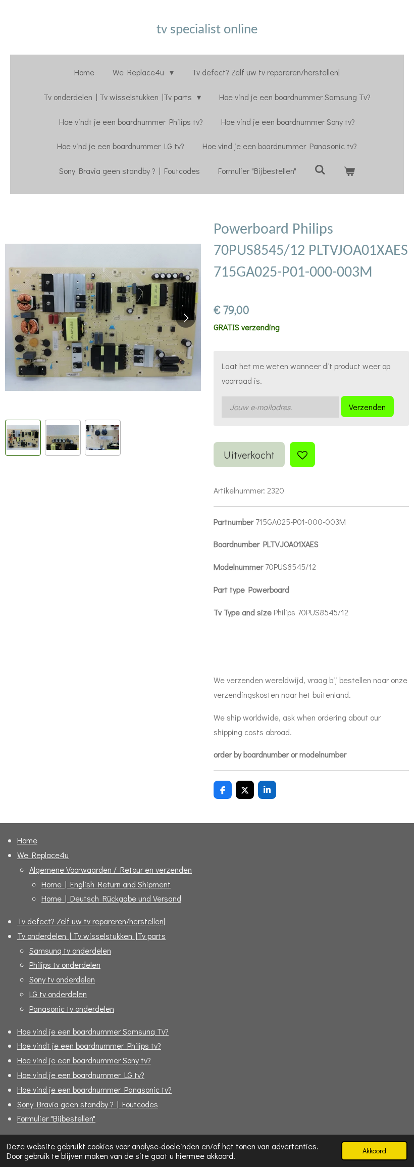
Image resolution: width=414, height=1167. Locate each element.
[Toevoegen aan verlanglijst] (302, 454)
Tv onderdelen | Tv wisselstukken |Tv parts (91, 935)
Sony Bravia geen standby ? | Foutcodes (87, 1104)
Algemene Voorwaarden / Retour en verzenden (110, 869)
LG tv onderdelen (58, 994)
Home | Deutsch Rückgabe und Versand (111, 898)
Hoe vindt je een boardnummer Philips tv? (89, 1045)
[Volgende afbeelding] (186, 317)
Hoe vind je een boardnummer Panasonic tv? (94, 1089)
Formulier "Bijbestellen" (56, 1118)
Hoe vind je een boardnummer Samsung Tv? (93, 1031)
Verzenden (367, 406)
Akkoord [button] (374, 1150)
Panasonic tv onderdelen (71, 1008)
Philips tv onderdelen (64, 964)
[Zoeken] (320, 169)
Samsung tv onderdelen (70, 950)
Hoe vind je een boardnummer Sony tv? (84, 1060)
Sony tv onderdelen (62, 979)
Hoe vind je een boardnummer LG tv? (80, 1074)
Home (27, 840)
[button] (23, 438)
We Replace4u (43, 854)
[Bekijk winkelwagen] (349, 171)
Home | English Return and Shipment (106, 884)
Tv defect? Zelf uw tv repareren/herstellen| (91, 921)
